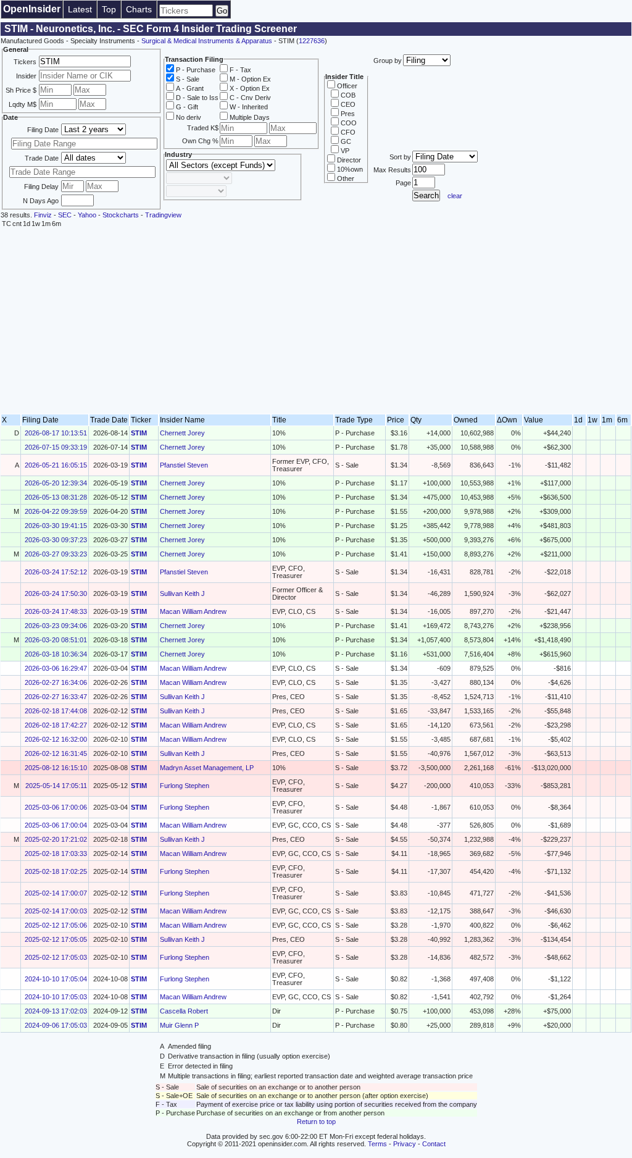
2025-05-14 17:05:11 (56, 785)
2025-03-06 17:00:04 (56, 825)
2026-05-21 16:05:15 (56, 465)
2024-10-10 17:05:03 (56, 997)
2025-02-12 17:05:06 (56, 925)
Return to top (316, 1121)
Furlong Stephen (184, 785)
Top (109, 9)
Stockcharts (120, 215)
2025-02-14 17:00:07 (56, 893)
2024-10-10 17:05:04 (56, 979)
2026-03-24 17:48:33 (56, 611)
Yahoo (87, 215)
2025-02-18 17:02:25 (56, 871)
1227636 (312, 40)
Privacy (404, 1144)
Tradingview (163, 215)
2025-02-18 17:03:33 (56, 853)
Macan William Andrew (193, 611)
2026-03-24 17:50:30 (56, 593)
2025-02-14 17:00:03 (56, 911)
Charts (139, 9)
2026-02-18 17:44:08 (56, 711)
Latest (80, 9)
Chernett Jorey (182, 433)
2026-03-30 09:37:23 (56, 539)
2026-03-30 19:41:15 (56, 525)
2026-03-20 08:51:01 (56, 640)
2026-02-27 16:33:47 (56, 696)
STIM (139, 433)
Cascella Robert (184, 1011)
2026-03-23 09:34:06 (56, 625)
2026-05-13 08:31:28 (56, 497)
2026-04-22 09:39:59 (56, 511)
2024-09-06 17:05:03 (56, 1025)
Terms (377, 1144)
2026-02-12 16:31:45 (56, 753)
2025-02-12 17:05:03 (56, 957)
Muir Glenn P (179, 1025)
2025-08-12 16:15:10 (56, 767)
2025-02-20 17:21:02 (56, 839)
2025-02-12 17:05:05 (56, 939)
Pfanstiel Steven (184, 465)
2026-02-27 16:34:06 (56, 682)
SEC (65, 215)
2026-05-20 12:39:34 (56, 483)
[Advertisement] (316, 321)
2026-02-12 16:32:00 (56, 739)
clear (454, 195)
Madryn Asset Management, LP (207, 767)
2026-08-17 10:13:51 (56, 433)
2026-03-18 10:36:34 (56, 654)
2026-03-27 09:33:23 (56, 554)
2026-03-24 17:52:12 (56, 572)
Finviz (43, 215)
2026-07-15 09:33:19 (56, 447)
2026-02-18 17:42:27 (56, 725)
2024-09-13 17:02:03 (56, 1011)
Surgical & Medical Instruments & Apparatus (206, 40)
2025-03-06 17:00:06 (56, 807)
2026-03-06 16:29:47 (56, 668)
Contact (434, 1144)
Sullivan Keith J (182, 593)
